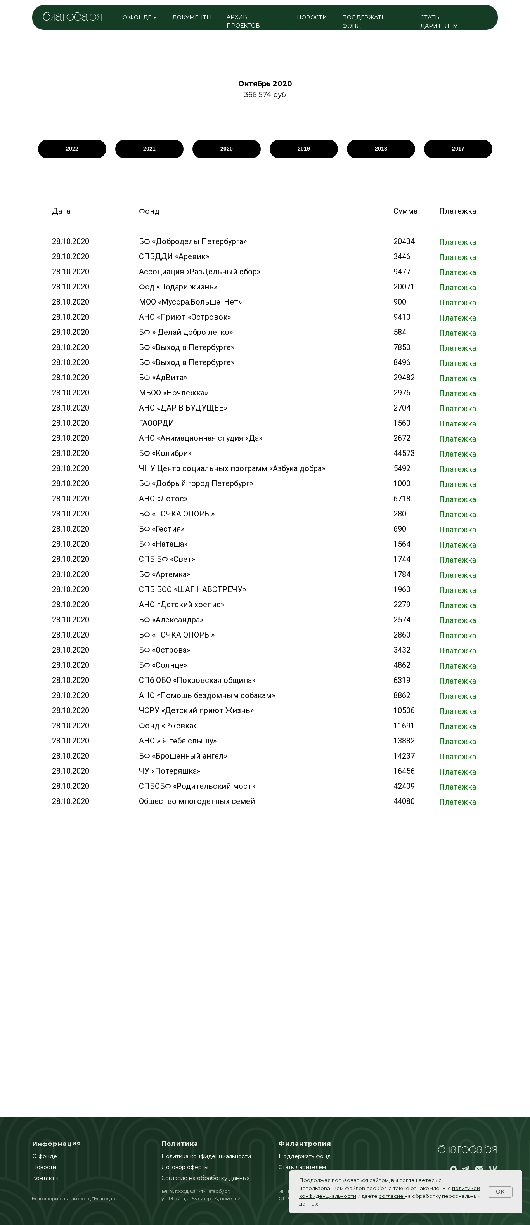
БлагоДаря (467, 1150)
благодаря (72, 17)
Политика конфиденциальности (206, 1156)
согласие (391, 1196)
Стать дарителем (302, 1167)
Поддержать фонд (305, 1156)
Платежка (457, 242)
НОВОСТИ (312, 17)
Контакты (45, 1178)
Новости (44, 1167)
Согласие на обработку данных (205, 1178)
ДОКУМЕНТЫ (192, 17)
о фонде (137, 17)
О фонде (44, 1156)
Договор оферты (184, 1167)
